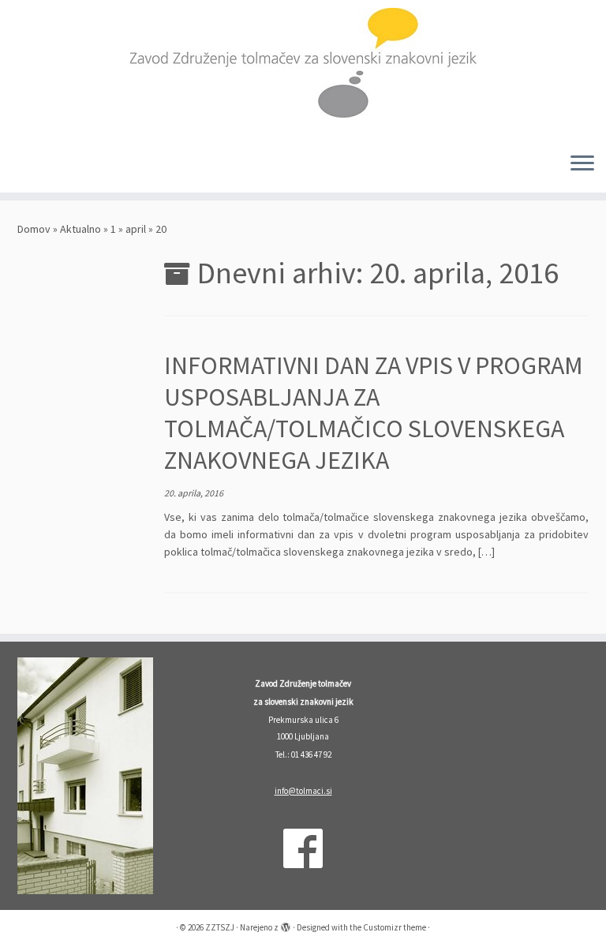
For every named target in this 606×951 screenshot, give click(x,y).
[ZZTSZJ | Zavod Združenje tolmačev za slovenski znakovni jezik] (303, 70)
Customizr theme (394, 927)
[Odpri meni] (582, 164)
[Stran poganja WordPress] (285, 924)
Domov (33, 229)
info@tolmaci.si (303, 790)
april (135, 229)
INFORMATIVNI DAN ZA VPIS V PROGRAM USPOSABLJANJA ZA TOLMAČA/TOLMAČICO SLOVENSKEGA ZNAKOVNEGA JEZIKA (373, 413)
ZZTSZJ (219, 927)
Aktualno (80, 229)
